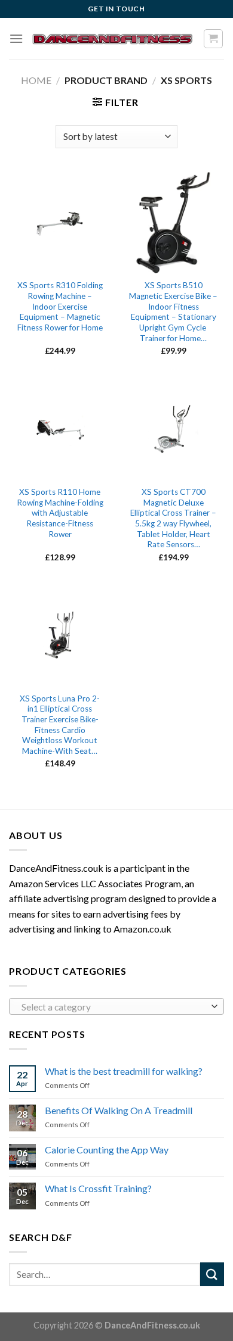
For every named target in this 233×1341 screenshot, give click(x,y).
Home (36, 80)
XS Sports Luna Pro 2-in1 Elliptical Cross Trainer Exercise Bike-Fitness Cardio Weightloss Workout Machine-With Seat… (60, 725)
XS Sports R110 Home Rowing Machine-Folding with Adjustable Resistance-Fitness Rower (60, 513)
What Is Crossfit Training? (98, 1188)
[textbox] (114, 1007)
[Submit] (212, 1274)
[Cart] (213, 38)
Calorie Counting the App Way (106, 1149)
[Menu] (16, 38)
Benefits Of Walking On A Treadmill (118, 1110)
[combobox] (116, 1006)
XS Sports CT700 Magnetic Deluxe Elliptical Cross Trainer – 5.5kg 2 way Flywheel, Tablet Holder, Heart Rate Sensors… (173, 518)
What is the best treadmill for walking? (124, 1071)
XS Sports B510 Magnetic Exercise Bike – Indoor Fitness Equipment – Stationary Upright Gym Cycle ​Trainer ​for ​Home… (173, 311)
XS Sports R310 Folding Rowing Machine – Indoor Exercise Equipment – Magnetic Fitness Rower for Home (60, 306)
